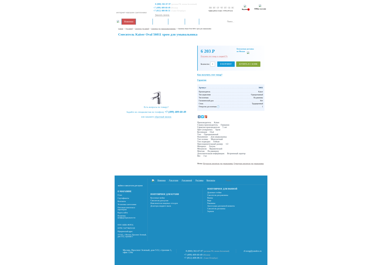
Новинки (128, 21)
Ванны (210, 198)
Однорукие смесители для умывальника (249, 164)
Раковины (211, 203)
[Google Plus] (205, 116)
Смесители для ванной (142, 29)
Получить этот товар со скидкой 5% (214, 56)
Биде (209, 200)
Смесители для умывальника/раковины (163, 29)
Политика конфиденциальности (126, 217)
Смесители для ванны (216, 208)
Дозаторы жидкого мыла (160, 206)
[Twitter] (202, 116)
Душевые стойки (214, 192)
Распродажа (144, 21)
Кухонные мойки (157, 198)
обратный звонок (163, 117)
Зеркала (210, 211)
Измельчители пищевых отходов (164, 203)
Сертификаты (123, 198)
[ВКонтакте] (199, 116)
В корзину (226, 64)
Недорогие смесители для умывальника (218, 164)
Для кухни (160, 21)
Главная (120, 29)
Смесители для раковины (217, 195)
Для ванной (176, 21)
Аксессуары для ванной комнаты (221, 206)
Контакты (206, 21)
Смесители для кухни (159, 200)
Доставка (192, 21)
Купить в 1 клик (248, 64)
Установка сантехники (127, 204)
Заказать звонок (162, 15)
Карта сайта (123, 213)
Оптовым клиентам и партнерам (126, 208)
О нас (120, 195)
